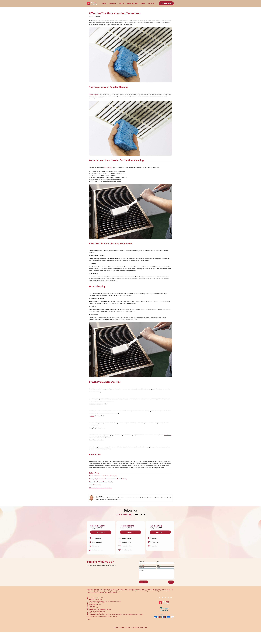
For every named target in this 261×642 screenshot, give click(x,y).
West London (148, 589)
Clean (92, 416)
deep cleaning (167, 435)
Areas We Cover (132, 3)
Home (104, 3)
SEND (171, 582)
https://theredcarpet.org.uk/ (98, 613)
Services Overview (112, 592)
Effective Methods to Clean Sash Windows (100, 488)
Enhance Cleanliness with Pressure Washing (101, 482)
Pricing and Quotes (102, 592)
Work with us (101, 591)
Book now (100, 532)
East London (105, 589)
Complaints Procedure (122, 591)
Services (112, 3)
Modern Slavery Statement (166, 591)
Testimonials (90, 589)
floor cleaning (107, 167)
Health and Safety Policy (142, 591)
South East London (156, 589)
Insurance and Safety (154, 591)
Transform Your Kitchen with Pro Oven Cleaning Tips (103, 475)
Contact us (150, 3)
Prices (143, 3)
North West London (129, 589)
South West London (139, 589)
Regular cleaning (93, 94)
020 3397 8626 (166, 3)
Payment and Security (92, 592)
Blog (96, 591)
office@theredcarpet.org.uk (99, 611)
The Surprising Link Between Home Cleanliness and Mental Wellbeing (108, 479)
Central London (97, 589)
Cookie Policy (132, 591)
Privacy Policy (165, 589)
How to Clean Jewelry (95, 485)
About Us (121, 3)
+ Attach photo (143, 582)
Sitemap (89, 619)
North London (120, 589)
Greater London (112, 589)
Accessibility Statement (110, 591)
